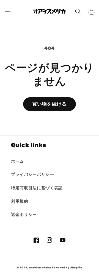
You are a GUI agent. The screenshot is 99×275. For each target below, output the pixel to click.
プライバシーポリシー (32, 174)
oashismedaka (40, 267)
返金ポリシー (24, 214)
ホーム (17, 161)
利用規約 (19, 201)
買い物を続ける (49, 104)
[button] (7, 11)
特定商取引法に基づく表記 (37, 187)
